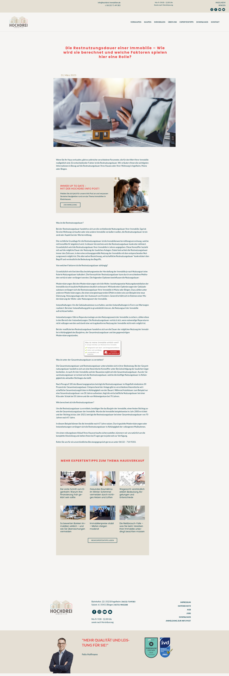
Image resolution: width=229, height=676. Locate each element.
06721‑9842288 (121, 605)
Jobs (188, 613)
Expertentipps (186, 22)
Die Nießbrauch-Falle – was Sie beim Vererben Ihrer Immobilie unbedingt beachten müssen (132, 527)
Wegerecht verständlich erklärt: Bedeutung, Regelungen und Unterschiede (132, 493)
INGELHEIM (220, 2)
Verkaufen (135, 22)
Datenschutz (184, 606)
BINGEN (222, 5)
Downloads (202, 22)
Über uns (172, 22)
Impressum (185, 602)
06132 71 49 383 (113, 5)
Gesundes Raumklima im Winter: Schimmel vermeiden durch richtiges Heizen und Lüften (102, 493)
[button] (102, 540)
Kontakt (215, 22)
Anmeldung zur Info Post (178, 621)
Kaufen (147, 22)
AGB (189, 610)
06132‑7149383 (128, 602)
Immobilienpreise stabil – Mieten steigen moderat (102, 526)
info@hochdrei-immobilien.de (109, 2)
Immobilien (159, 22)
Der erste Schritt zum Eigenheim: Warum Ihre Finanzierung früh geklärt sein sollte (72, 493)
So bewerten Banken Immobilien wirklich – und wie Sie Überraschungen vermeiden (73, 527)
